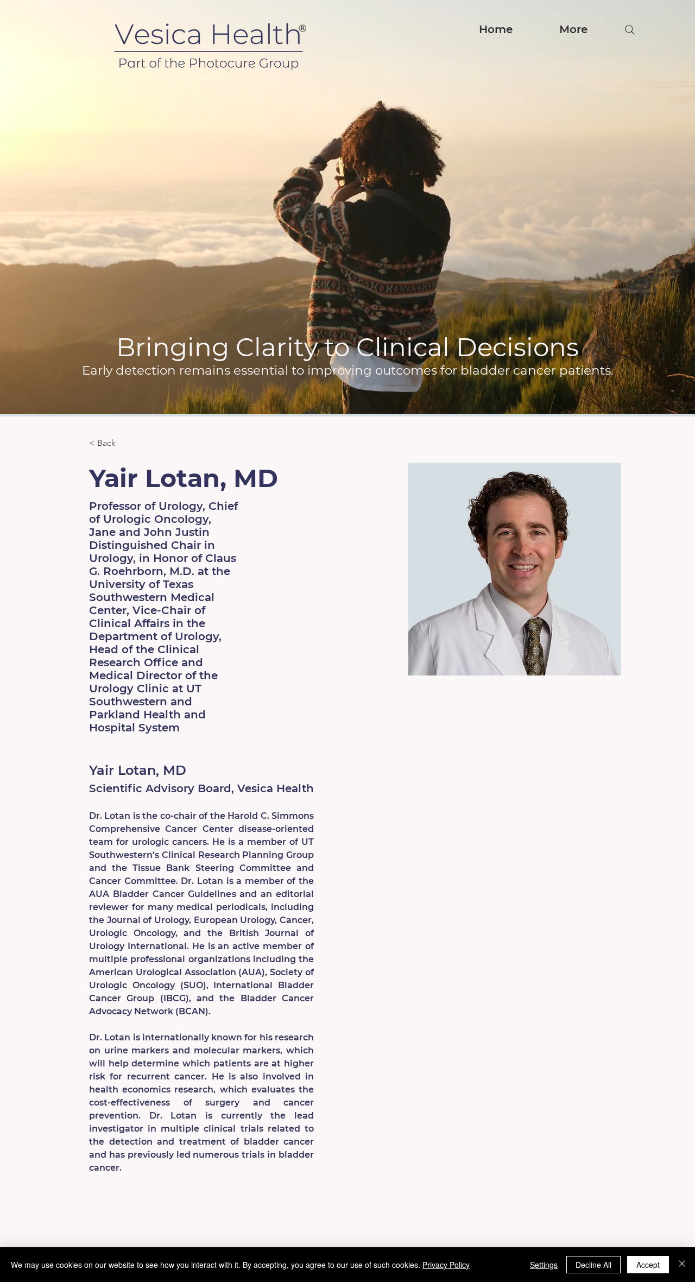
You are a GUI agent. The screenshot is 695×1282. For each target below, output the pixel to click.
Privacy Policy (446, 1264)
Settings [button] (544, 1264)
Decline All (593, 1264)
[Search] (629, 29)
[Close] (681, 1264)
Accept (648, 1264)
